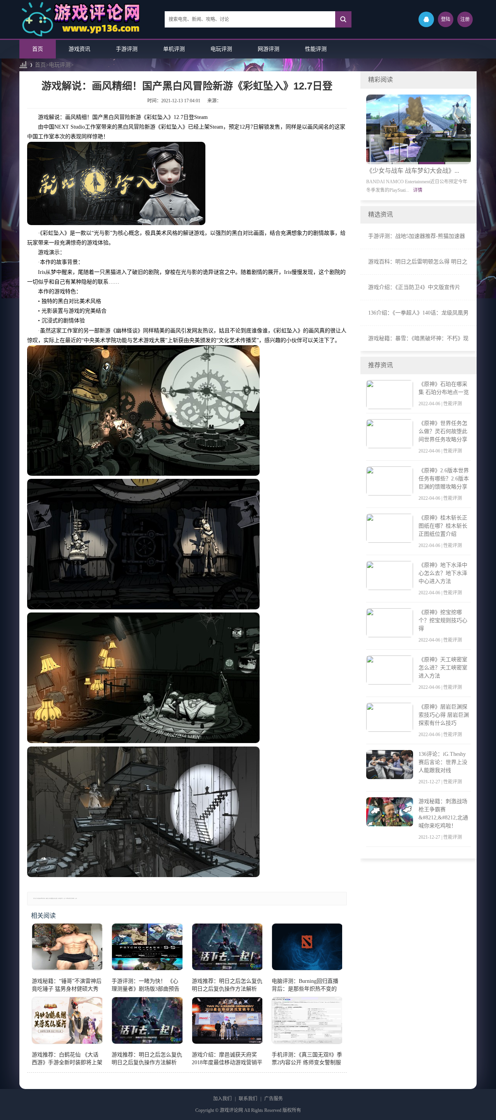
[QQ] (426, 19)
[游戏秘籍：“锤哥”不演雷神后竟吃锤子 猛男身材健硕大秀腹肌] (67, 948)
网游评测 (268, 49)
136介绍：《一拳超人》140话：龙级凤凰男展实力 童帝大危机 (418, 314)
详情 (417, 190)
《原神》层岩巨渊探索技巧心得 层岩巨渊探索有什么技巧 (443, 715)
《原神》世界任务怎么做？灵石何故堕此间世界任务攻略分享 (442, 431)
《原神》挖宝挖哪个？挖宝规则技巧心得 (442, 620)
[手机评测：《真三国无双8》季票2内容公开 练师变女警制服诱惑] (307, 1022)
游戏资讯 (79, 49)
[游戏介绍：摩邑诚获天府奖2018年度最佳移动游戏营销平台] (227, 1022)
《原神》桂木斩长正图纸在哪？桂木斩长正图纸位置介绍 (442, 526)
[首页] (23, 65)
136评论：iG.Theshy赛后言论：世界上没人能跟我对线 (442, 762)
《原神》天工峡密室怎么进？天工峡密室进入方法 (442, 668)
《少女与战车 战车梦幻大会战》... (412, 170)
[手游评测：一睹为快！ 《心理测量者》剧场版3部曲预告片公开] (147, 948)
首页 (37, 49)
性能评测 (316, 49)
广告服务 (273, 1098)
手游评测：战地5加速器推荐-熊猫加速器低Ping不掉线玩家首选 (416, 237)
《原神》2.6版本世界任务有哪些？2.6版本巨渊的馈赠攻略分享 (443, 479)
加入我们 (222, 1098)
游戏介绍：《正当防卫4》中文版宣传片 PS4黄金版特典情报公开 (414, 288)
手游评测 (127, 49)
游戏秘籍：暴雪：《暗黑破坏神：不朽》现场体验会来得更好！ (418, 339)
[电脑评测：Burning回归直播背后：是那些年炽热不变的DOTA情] (307, 948)
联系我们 (248, 1098)
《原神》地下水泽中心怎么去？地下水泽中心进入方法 (442, 573)
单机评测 (174, 49)
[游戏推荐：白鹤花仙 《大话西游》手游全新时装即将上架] (67, 1022)
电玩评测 (221, 49)
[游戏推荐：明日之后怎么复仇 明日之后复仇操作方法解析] (227, 948)
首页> (42, 65)
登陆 (445, 19)
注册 (465, 19)
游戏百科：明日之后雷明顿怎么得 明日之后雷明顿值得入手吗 (417, 263)
